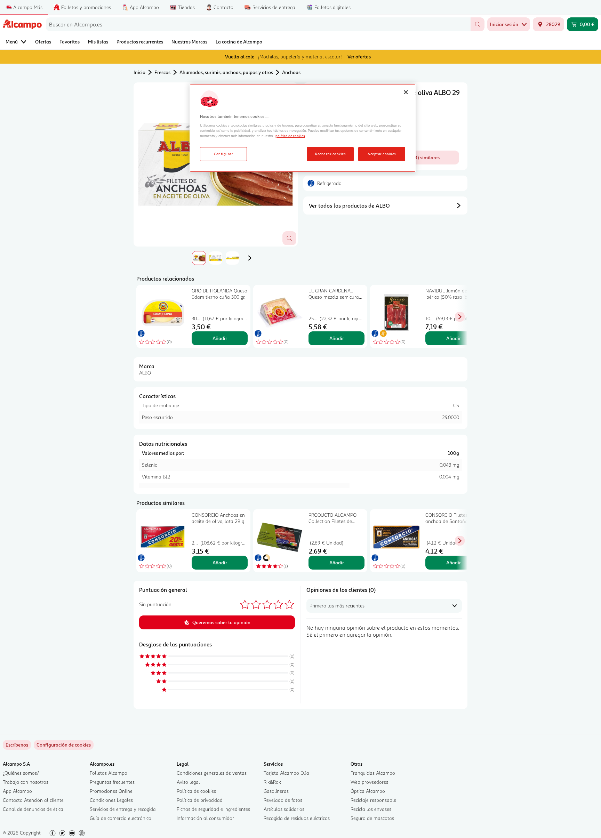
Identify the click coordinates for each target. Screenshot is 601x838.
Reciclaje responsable (373, 800)
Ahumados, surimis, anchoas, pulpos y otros (226, 72)
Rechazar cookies (330, 154)
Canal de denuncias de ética (33, 809)
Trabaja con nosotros (25, 782)
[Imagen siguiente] (250, 258)
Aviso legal (188, 782)
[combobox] (258, 24)
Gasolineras (276, 791)
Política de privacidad (200, 800)
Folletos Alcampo (108, 773)
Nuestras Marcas (189, 42)
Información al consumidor (205, 818)
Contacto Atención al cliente (33, 800)
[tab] (199, 258)
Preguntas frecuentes (112, 782)
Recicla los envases (371, 809)
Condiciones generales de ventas (212, 773)
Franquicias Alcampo (373, 773)
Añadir (220, 338)
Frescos (162, 72)
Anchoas (291, 72)
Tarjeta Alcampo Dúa (286, 773)
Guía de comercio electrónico (120, 818)
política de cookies (290, 136)
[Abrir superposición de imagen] (289, 238)
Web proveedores (369, 782)
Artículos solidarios (284, 809)
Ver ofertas (359, 56)
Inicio (139, 72)
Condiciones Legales (111, 800)
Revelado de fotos (283, 800)
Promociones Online (111, 791)
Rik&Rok (272, 782)
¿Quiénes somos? (21, 773)
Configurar (223, 154)
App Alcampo (17, 791)
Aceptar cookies (381, 154)
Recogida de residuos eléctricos (297, 818)
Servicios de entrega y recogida (123, 809)
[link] (64, 745)
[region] (303, 128)
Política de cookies (196, 791)
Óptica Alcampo (368, 791)
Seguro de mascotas (372, 818)
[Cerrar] (406, 92)
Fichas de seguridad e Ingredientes (213, 809)
